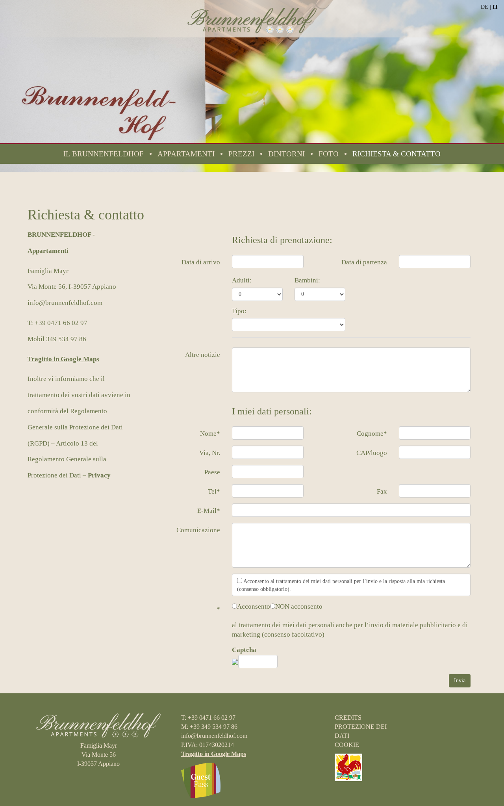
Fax (382, 491)
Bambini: (307, 280)
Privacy (99, 475)
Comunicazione (198, 530)
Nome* (210, 433)
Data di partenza (364, 262)
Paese (212, 472)
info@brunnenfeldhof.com (65, 302)
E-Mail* (208, 510)
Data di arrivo (201, 262)
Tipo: (239, 311)
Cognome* (372, 433)
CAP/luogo (371, 453)
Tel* (214, 491)
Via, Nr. (209, 453)
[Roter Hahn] (348, 766)
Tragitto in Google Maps (63, 359)
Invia (459, 680)
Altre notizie (202, 354)
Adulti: (242, 280)
